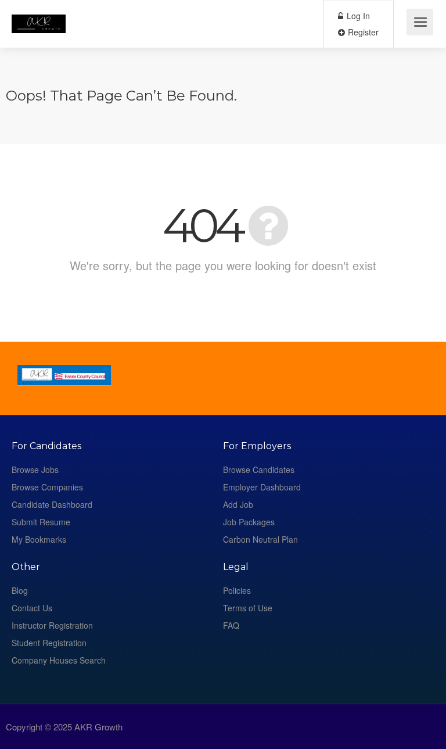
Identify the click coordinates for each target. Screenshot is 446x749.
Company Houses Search (59, 660)
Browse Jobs (35, 469)
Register (362, 32)
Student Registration (49, 642)
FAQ (231, 625)
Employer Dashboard (262, 487)
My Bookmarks (39, 539)
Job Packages (249, 522)
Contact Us (32, 608)
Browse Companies (47, 487)
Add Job (238, 504)
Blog (20, 590)
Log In (357, 15)
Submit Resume (41, 522)
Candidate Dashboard (52, 504)
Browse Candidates (258, 469)
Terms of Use (247, 608)
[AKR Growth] (39, 14)
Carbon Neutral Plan (260, 539)
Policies (237, 590)
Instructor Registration (52, 625)
